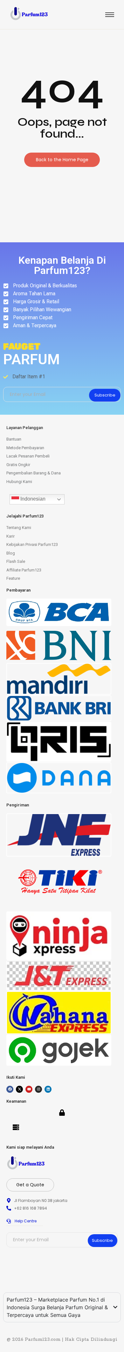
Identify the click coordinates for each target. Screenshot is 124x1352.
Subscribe (104, 395)
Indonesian (32, 499)
